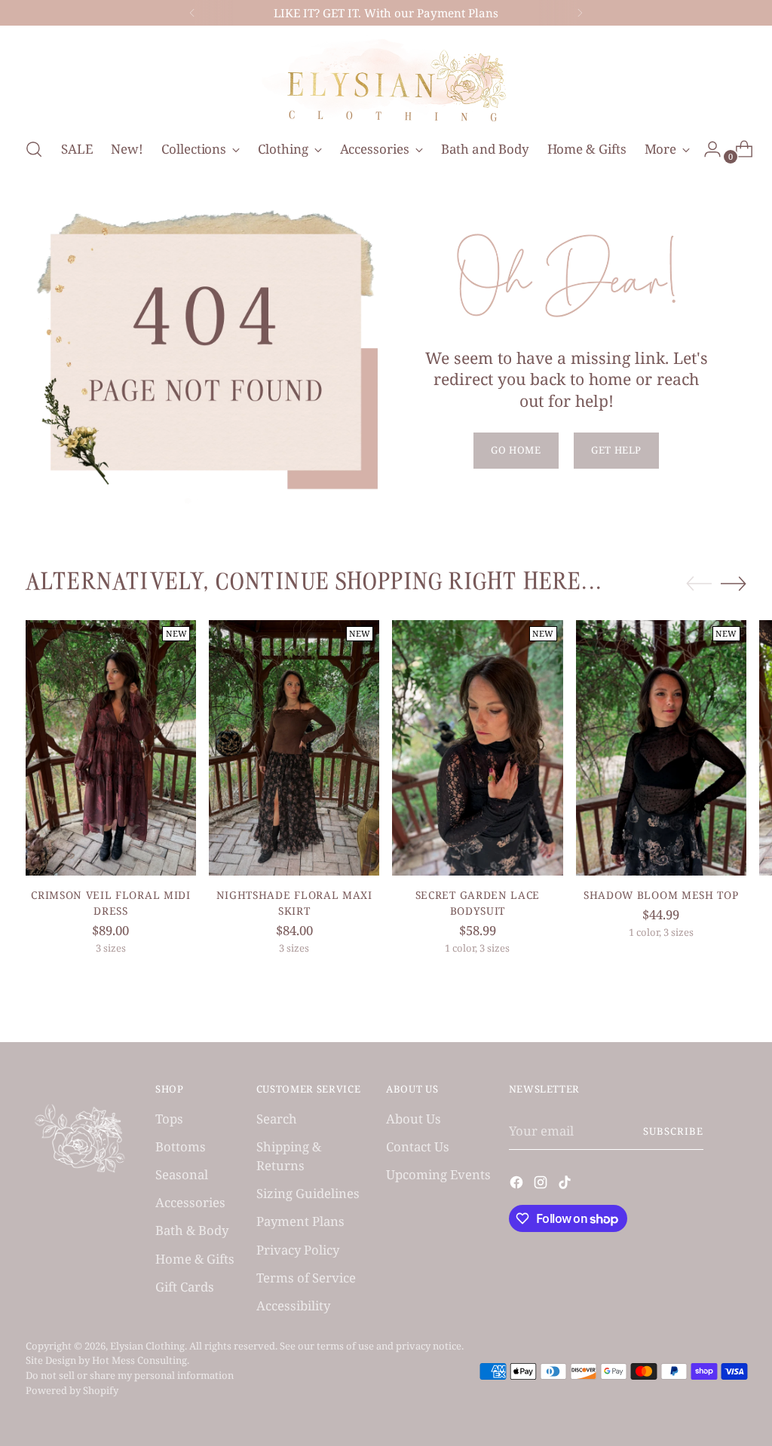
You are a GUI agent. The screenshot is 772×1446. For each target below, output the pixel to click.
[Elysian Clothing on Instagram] (542, 1184)
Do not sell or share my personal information (130, 1375)
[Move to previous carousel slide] (699, 584)
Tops (169, 1118)
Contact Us (417, 1146)
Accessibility (293, 1305)
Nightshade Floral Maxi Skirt (294, 903)
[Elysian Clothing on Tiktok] (566, 1184)
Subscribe (673, 1131)
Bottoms (180, 1146)
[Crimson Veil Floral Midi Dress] (111, 748)
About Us (413, 1118)
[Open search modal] (34, 149)
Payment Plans (300, 1221)
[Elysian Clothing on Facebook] (518, 1184)
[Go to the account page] (706, 149)
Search (276, 1118)
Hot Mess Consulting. (140, 1360)
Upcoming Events (438, 1174)
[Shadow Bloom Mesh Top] (661, 748)
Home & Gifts (194, 1258)
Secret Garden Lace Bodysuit (477, 903)
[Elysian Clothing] (386, 79)
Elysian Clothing (147, 1346)
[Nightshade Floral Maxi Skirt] (294, 748)
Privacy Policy (297, 1249)
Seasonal (181, 1174)
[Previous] (192, 13)
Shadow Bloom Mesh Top (661, 895)
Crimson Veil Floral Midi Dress (111, 903)
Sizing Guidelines (308, 1193)
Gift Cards (184, 1286)
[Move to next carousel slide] (733, 583)
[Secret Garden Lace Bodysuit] (477, 748)
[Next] (579, 13)
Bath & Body (191, 1230)
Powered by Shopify (72, 1390)
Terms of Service (306, 1277)
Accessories (190, 1202)
